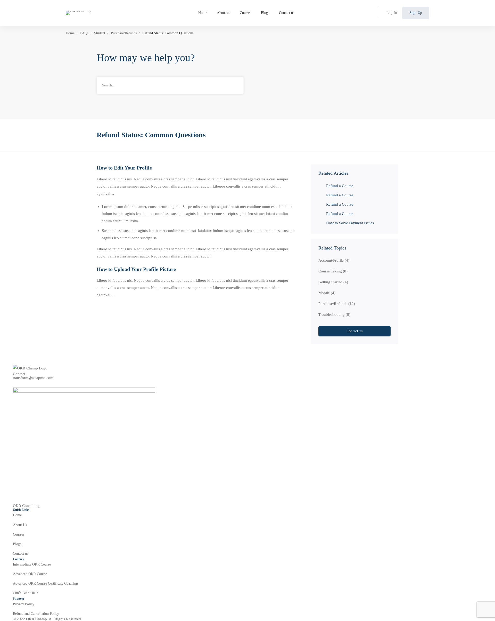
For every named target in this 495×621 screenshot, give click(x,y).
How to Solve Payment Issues (350, 223)
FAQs (84, 33)
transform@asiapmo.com (33, 378)
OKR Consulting (26, 506)
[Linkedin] (15, 384)
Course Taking (333, 271)
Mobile (326, 293)
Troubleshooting (334, 314)
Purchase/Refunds (124, 33)
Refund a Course (339, 186)
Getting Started (333, 282)
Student (99, 33)
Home (70, 33)
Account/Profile (333, 260)
